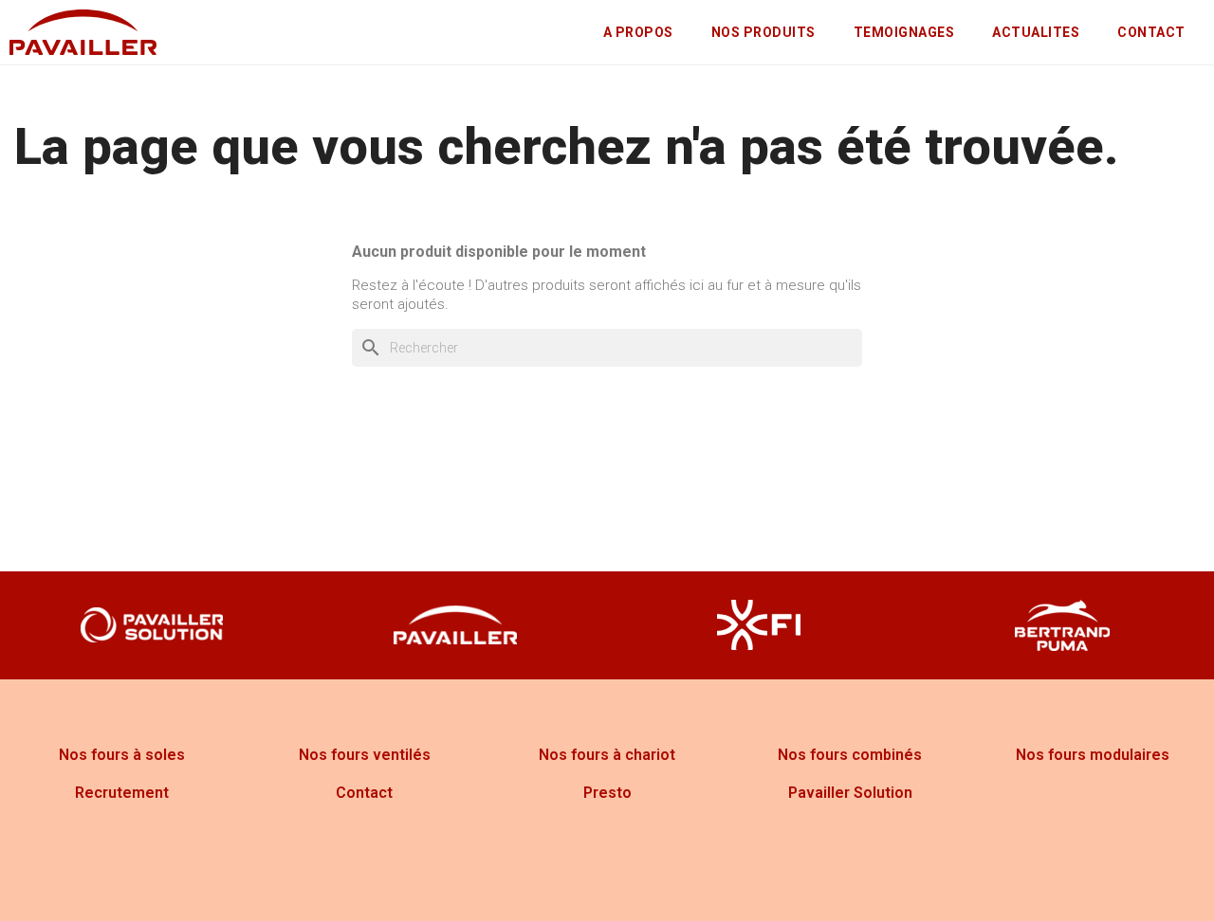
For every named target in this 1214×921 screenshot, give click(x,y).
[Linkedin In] (685, 883)
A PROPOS (638, 32)
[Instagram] (581, 883)
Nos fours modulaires (1092, 755)
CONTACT (1151, 32)
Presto (607, 793)
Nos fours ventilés (365, 755)
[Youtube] (633, 883)
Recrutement (122, 793)
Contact (364, 793)
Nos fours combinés (850, 755)
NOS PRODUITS (763, 32)
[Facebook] (529, 883)
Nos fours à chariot (607, 755)
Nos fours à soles (122, 755)
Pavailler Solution (850, 793)
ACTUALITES (1035, 32)
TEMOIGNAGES (904, 32)
